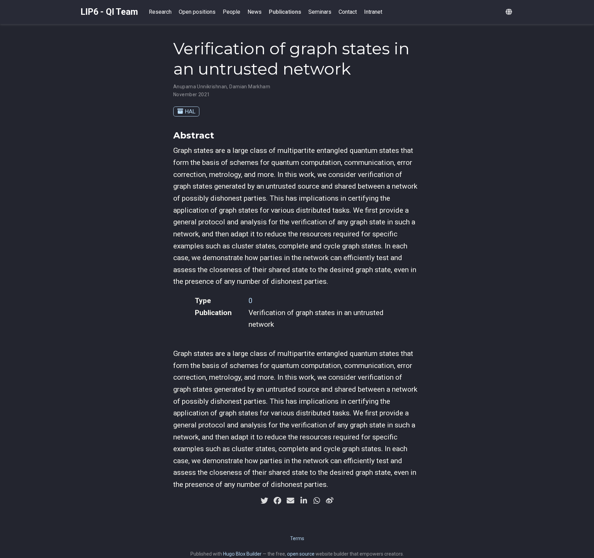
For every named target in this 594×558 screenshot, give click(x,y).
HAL (190, 111)
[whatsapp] (316, 500)
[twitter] (264, 500)
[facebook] (277, 500)
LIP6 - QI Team (109, 12)
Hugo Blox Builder (242, 554)
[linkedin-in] (303, 500)
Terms (297, 538)
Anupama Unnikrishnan (200, 86)
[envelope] (290, 500)
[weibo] (329, 500)
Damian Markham (249, 86)
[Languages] (510, 12)
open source (301, 554)
